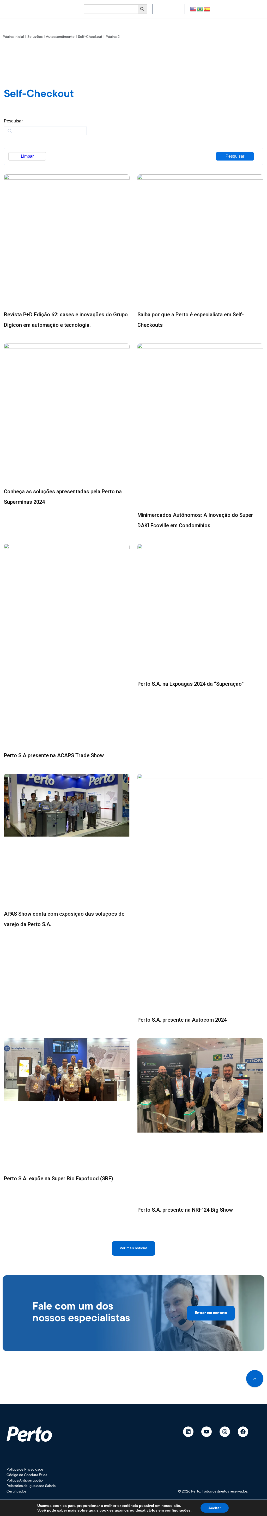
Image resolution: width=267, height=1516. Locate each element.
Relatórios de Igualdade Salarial (31, 1486)
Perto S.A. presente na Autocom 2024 (182, 1020)
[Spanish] (207, 9)
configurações (178, 1510)
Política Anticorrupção (25, 1481)
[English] (193, 9)
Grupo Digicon (168, 9)
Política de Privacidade (25, 1470)
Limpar (27, 156)
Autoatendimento (60, 37)
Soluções (35, 37)
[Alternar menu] (54, 9)
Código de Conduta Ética (27, 1475)
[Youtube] (206, 1431)
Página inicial (13, 37)
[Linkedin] (188, 1431)
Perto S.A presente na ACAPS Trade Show (54, 755)
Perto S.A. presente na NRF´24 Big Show (185, 1210)
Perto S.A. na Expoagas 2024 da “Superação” (190, 684)
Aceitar (214, 1508)
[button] (133, 1248)
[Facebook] (243, 1431)
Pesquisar (235, 156)
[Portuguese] (200, 9)
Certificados (16, 1492)
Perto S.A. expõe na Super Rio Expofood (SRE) (58, 1178)
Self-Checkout (90, 37)
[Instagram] (225, 1431)
